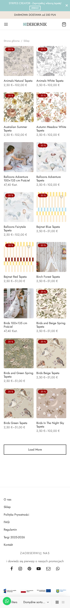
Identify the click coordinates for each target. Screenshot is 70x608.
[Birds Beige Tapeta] (51, 353)
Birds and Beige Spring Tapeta (50, 324)
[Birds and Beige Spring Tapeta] (51, 303)
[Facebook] (12, 569)
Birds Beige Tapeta (47, 373)
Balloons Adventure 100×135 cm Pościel (17, 178)
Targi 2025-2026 (14, 537)
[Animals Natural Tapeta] (19, 61)
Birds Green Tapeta (15, 423)
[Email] (48, 569)
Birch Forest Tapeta (48, 276)
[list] (63, 602)
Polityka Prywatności (16, 514)
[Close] (66, 5)
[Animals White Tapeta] (51, 61)
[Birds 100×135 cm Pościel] (19, 303)
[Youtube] (39, 569)
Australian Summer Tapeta (15, 128)
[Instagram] (20, 569)
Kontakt (8, 545)
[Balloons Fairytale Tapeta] (19, 207)
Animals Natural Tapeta (18, 80)
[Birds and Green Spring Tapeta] (19, 353)
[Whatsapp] (57, 569)
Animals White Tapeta (49, 80)
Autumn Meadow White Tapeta (51, 128)
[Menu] (6, 24)
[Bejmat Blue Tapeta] (51, 207)
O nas (7, 499)
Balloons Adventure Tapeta (48, 178)
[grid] (57, 602)
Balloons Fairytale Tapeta (15, 228)
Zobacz (35, 8)
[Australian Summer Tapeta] (19, 107)
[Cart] (64, 24)
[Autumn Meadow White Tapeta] (51, 107)
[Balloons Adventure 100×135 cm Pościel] (19, 157)
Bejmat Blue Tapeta (48, 227)
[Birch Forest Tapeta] (51, 257)
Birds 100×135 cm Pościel (15, 324)
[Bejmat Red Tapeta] (19, 257)
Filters (13, 602)
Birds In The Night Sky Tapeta (50, 424)
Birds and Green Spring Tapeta (18, 374)
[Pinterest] (29, 569)
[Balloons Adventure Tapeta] (51, 157)
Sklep (7, 507)
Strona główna (12, 41)
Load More (35, 449)
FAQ (7, 522)
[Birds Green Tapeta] (19, 403)
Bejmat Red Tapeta (15, 276)
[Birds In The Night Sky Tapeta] (51, 403)
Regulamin (10, 529)
